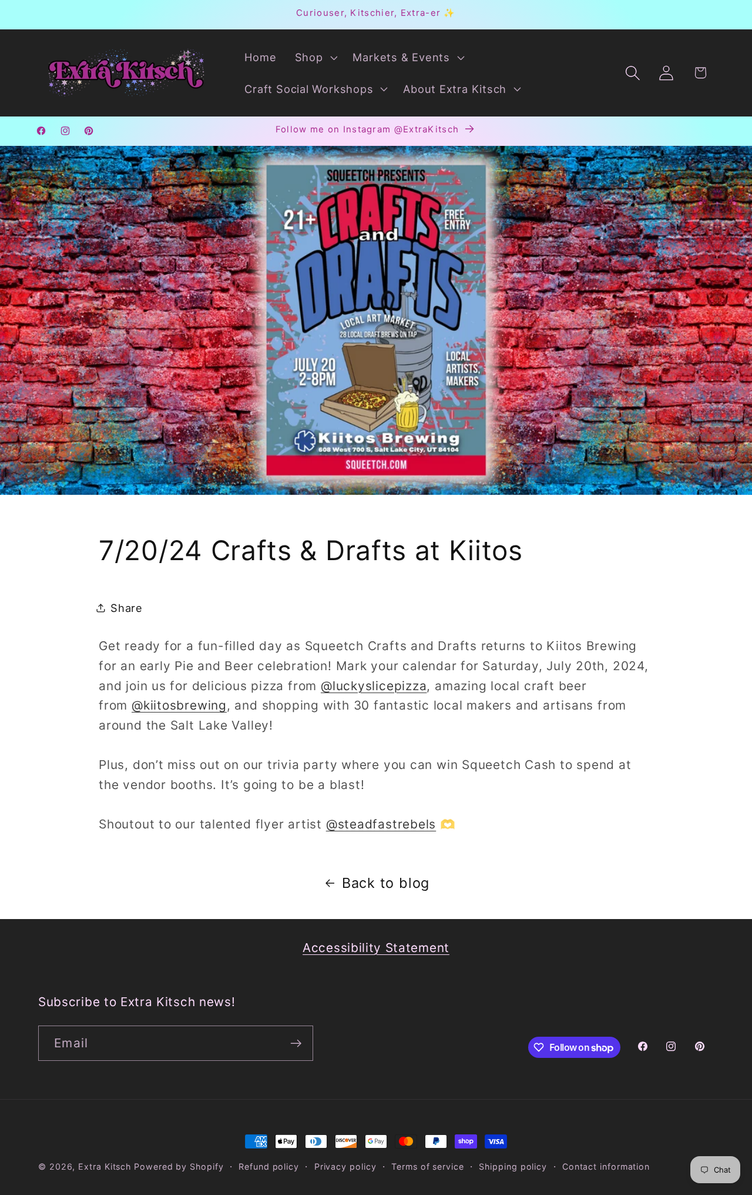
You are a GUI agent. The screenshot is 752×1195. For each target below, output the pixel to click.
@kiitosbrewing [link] (179, 705)
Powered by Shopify (178, 1166)
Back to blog (385, 882)
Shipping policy (513, 1166)
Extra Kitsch (104, 1166)
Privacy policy (345, 1166)
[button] (315, 57)
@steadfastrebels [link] (381, 824)
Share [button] (126, 607)
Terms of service (427, 1166)
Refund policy (269, 1166)
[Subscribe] (296, 1043)
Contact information (606, 1166)
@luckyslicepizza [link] (374, 685)
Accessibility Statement (376, 947)
